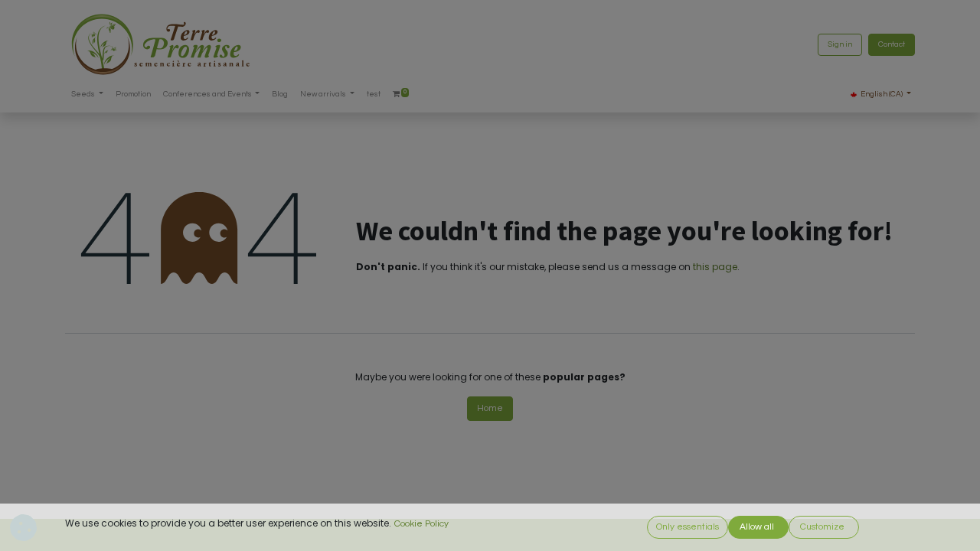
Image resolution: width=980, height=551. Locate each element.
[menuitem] (133, 94)
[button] (687, 527)
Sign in (840, 44)
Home (490, 408)
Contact (891, 44)
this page (715, 266)
